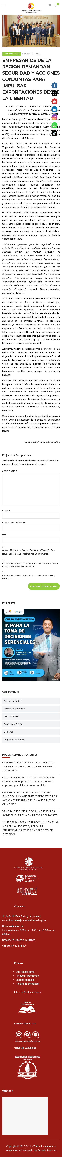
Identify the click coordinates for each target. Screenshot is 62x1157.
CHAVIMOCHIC (11, 716)
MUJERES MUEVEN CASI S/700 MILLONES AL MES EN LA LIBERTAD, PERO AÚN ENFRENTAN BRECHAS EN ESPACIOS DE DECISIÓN (30, 828)
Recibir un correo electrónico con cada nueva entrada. (28, 577)
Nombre (7, 510)
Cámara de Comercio (14, 708)
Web (4, 535)
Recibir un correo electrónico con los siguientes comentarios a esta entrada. (30, 564)
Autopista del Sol (12, 701)
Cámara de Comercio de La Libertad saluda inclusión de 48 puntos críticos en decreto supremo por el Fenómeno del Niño (28, 781)
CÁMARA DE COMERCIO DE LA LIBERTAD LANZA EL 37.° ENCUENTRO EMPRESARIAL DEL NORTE (29, 766)
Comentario (9, 471)
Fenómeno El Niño (13, 724)
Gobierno (8, 732)
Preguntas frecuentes (27, 975)
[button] (55, 5)
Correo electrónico (14, 522)
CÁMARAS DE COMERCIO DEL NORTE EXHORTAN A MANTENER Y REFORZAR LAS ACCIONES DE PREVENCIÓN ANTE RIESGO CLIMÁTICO (29, 798)
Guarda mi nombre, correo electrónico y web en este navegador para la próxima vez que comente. (28, 552)
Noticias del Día (12, 54)
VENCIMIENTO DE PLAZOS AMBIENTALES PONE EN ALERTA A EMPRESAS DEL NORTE (29, 813)
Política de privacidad (27, 983)
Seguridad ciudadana (14, 739)
